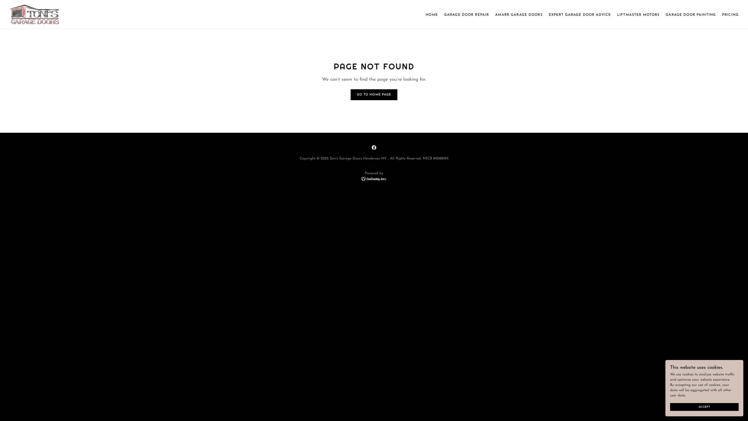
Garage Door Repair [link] (466, 15)
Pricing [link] (730, 15)
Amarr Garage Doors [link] (518, 15)
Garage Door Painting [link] (691, 15)
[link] (34, 14)
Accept (704, 407)
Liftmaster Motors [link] (638, 15)
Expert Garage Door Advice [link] (580, 15)
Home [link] (432, 15)
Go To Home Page (374, 94)
